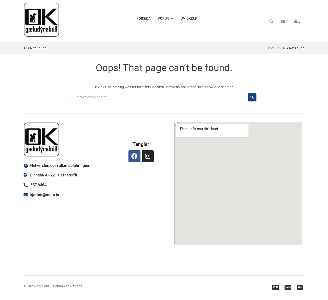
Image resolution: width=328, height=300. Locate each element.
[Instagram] (148, 156)
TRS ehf (76, 286)
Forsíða (273, 48)
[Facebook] (134, 156)
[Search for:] (158, 97)
